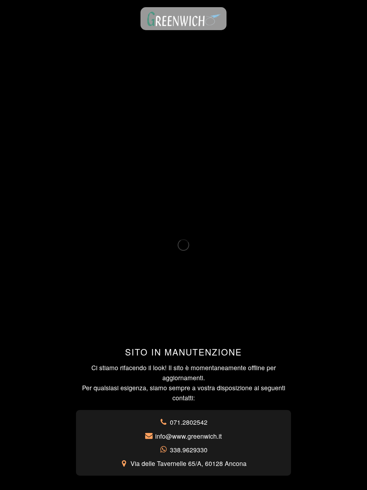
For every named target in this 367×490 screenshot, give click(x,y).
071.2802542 (189, 422)
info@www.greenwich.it (188, 436)
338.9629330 (189, 449)
